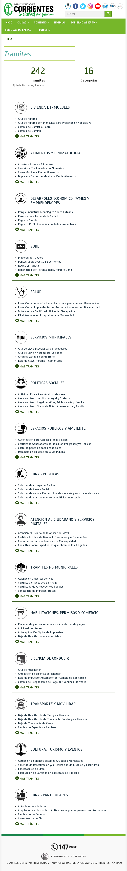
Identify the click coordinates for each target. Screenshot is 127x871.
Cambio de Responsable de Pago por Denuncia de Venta (52, 682)
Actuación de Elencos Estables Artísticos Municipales (50, 761)
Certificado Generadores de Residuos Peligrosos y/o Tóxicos (54, 444)
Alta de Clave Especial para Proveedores (42, 348)
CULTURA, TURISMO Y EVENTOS (56, 749)
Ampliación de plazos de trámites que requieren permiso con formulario (62, 810)
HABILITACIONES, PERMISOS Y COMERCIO (64, 612)
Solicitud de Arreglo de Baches (36, 485)
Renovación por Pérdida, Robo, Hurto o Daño (45, 270)
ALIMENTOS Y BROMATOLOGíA (55, 152)
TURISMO (44, 30)
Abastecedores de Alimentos (35, 164)
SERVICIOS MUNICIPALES (50, 337)
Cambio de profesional (31, 814)
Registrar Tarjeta (28, 265)
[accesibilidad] (68, 6)
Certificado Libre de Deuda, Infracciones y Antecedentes (52, 537)
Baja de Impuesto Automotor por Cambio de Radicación (52, 678)
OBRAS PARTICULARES (49, 794)
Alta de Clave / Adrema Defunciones (40, 353)
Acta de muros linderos (32, 806)
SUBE (34, 246)
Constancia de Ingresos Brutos (37, 591)
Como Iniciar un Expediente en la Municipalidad (47, 541)
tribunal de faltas (18, 30)
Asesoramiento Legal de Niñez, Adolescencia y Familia (51, 402)
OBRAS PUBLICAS (44, 473)
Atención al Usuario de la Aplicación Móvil (43, 533)
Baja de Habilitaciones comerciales (39, 636)
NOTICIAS (60, 22)
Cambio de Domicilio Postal (34, 127)
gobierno (40, 22)
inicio (8, 22)
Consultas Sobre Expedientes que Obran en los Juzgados (52, 545)
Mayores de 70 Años (30, 257)
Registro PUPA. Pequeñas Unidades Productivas (47, 224)
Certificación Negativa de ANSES (38, 582)
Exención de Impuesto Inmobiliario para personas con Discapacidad (59, 303)
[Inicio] (30, 9)
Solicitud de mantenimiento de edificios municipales (50, 497)
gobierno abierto (83, 22)
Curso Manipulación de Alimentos (38, 172)
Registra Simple (27, 220)
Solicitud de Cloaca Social (33, 489)
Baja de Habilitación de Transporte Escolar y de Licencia (52, 719)
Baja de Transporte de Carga (35, 723)
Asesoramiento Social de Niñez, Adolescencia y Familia (51, 406)
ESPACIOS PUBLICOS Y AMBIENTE (57, 428)
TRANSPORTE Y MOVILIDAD (53, 703)
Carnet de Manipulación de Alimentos (41, 168)
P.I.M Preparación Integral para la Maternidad (46, 315)
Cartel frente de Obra (31, 818)
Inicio (10, 39)
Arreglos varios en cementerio (36, 357)
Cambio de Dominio (30, 131)
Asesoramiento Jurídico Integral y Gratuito (44, 398)
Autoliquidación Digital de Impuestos (40, 632)
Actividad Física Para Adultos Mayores (41, 394)
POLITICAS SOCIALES (47, 382)
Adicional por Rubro (30, 628)
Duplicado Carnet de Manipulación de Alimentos (47, 176)
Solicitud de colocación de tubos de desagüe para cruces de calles (58, 493)
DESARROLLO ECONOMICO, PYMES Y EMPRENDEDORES (59, 200)
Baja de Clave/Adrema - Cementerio (40, 360)
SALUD (36, 291)
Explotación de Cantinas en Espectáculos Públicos (48, 773)
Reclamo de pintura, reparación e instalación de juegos (51, 624)
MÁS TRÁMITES (29, 136)
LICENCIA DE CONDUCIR (49, 658)
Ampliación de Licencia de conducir (39, 674)
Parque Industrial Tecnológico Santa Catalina (45, 212)
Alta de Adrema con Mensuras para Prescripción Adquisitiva (54, 123)
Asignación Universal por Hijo (35, 578)
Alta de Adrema (27, 119)
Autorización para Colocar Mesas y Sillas (42, 440)
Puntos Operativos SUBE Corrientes (39, 261)
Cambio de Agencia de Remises (37, 727)
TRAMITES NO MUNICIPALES (54, 567)
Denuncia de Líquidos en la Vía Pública (41, 452)
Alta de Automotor (29, 670)
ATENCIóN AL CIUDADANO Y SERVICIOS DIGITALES (62, 521)
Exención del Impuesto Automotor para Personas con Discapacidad (59, 307)
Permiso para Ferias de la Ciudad (38, 216)
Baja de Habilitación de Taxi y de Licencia (43, 715)
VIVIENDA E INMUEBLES (50, 107)
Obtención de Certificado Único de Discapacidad (47, 311)
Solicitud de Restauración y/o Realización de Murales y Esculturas (58, 765)
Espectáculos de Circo (31, 769)
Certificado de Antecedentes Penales (41, 586)
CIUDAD (22, 22)
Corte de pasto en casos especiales (39, 448)
